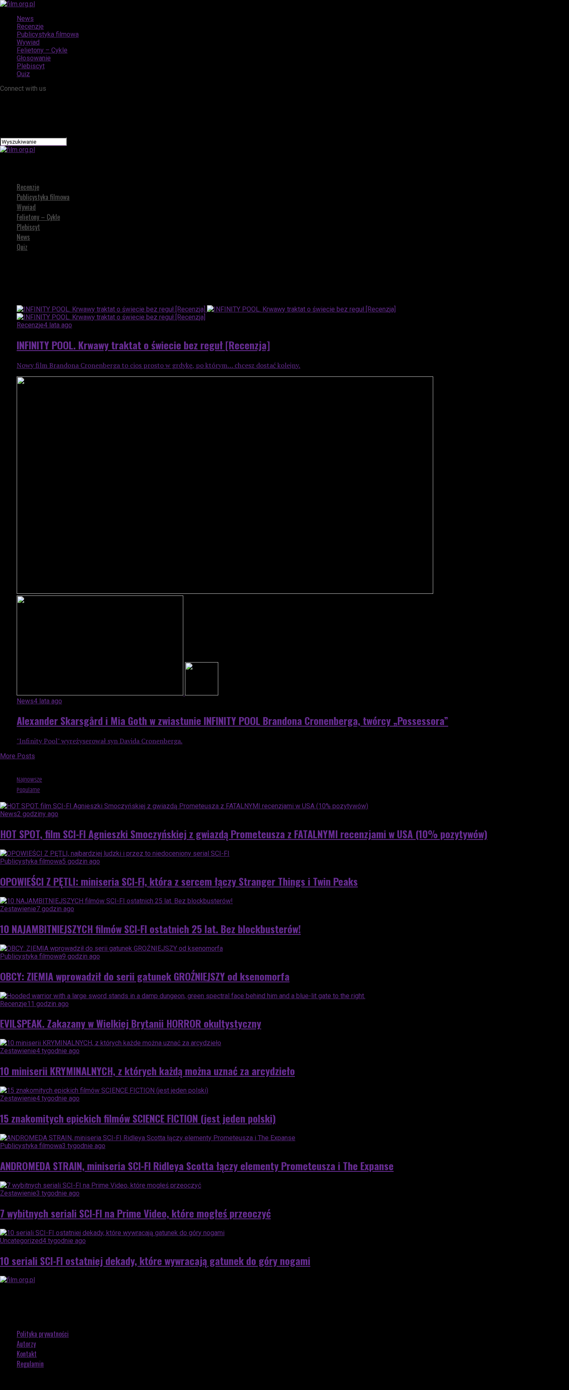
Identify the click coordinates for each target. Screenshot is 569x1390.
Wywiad (28, 42)
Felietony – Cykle (42, 50)
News (25, 18)
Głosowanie (34, 58)
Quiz (23, 74)
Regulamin (30, 1364)
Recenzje (30, 26)
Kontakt (27, 1354)
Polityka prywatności (43, 1334)
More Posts (17, 756)
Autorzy (26, 1344)
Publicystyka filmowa (48, 34)
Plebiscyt (31, 66)
